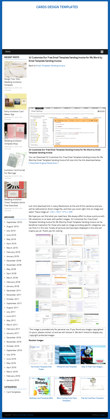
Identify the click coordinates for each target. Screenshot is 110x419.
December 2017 (14, 290)
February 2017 (13, 329)
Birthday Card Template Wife (41, 398)
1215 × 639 (67, 212)
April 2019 (11, 243)
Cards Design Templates (57, 7)
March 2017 (12, 324)
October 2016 (13, 346)
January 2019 (13, 256)
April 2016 (11, 367)
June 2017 (11, 316)
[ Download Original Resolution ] (43, 163)
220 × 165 (55, 212)
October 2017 (13, 299)
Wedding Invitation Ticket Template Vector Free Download (14, 202)
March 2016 (12, 371)
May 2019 (11, 239)
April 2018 (11, 273)
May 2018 (11, 269)
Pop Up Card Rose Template (92, 398)
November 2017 (14, 295)
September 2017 (14, 303)
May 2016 (11, 363)
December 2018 (14, 260)
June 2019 (11, 235)
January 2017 (13, 333)
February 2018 (13, 282)
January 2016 (13, 380)
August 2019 (13, 226)
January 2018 (13, 286)
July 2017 (11, 312)
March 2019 (12, 248)
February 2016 (13, 376)
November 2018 (14, 265)
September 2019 (14, 222)
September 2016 (14, 350)
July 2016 (11, 354)
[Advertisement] (57, 29)
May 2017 (11, 320)
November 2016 (14, 342)
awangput (102, 415)
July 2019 (11, 230)
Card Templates (14, 392)
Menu (7, 52)
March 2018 (12, 277)
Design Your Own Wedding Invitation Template (13, 82)
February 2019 (13, 252)
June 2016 (11, 359)
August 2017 (13, 307)
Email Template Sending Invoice (50, 65)
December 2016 (14, 337)
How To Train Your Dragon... (92, 367)
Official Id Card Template (67, 367)
